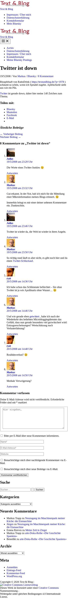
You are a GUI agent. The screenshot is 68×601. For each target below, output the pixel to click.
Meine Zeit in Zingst (36, 530)
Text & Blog (6, 9)
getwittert (35, 316)
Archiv (10, 48)
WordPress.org (14, 576)
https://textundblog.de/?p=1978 (48, 81)
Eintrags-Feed (14, 570)
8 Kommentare (45, 76)
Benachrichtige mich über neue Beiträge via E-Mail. (31, 469)
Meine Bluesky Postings (19, 60)
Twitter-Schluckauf (23, 260)
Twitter (3, 93)
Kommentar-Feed (16, 573)
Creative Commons (49, 587)
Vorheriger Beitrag (11, 134)
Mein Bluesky (14, 23)
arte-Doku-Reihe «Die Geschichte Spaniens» (43, 539)
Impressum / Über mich (19, 14)
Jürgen (10, 524)
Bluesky (31, 76)
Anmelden (12, 567)
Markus (11, 185)
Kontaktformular (15, 20)
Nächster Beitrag (10, 137)
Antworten (12, 173)
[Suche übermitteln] (32, 489)
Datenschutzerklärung (18, 17)
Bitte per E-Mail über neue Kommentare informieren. (31, 435)
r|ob (9, 278)
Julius (10, 158)
